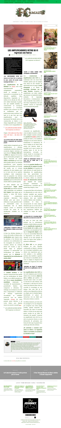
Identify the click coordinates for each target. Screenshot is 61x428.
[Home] (35, 415)
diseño (13, 86)
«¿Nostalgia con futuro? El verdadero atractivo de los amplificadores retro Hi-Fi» (13, 73)
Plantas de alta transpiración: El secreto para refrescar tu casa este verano (50, 216)
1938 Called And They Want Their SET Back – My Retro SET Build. (13, 134)
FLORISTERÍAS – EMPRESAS (21, 1)
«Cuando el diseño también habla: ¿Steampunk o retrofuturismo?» (13, 67)
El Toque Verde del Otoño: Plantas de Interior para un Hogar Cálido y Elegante (50, 48)
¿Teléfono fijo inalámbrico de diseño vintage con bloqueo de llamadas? (50, 185)
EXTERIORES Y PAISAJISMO (8, 2)
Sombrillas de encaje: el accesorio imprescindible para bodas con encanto (50, 197)
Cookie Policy (33, 424)
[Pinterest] (29, 415)
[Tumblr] (33, 415)
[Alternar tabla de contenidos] (20, 58)
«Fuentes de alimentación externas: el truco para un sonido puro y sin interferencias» (13, 69)
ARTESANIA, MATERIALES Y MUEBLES (42, 1)
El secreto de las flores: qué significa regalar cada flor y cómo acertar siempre (50, 191)
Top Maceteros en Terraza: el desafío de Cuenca (52, 386)
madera (34, 136)
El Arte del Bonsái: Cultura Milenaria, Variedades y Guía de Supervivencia (50, 210)
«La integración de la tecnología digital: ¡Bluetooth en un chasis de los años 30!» (13, 71)
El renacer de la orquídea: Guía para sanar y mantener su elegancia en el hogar (50, 223)
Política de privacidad (28, 424)
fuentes (26, 179)
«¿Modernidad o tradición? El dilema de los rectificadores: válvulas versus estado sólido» (13, 65)
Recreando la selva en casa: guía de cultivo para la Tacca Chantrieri (50, 139)
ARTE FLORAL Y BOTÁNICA (29, 2)
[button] (56, 26)
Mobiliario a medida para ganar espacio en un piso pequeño (50, 94)
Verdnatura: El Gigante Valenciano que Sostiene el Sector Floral (50, 229)
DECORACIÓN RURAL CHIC (19, 2)
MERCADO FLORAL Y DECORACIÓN (9, 1)
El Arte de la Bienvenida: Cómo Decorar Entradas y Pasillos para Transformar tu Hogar (50, 203)
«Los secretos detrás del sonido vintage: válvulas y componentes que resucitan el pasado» (13, 63)
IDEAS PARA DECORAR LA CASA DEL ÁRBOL (50, 72)
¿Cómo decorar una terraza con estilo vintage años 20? (50, 116)
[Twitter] (26, 415)
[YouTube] (32, 415)
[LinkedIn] (30, 415)
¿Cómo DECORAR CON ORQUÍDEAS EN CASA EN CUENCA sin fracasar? (29, 387)
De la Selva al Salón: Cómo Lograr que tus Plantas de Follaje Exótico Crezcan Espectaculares (50, 161)
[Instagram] (27, 415)
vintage (13, 299)
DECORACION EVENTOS (31, 1)
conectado (13, 360)
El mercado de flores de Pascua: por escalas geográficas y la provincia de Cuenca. (41, 387)
